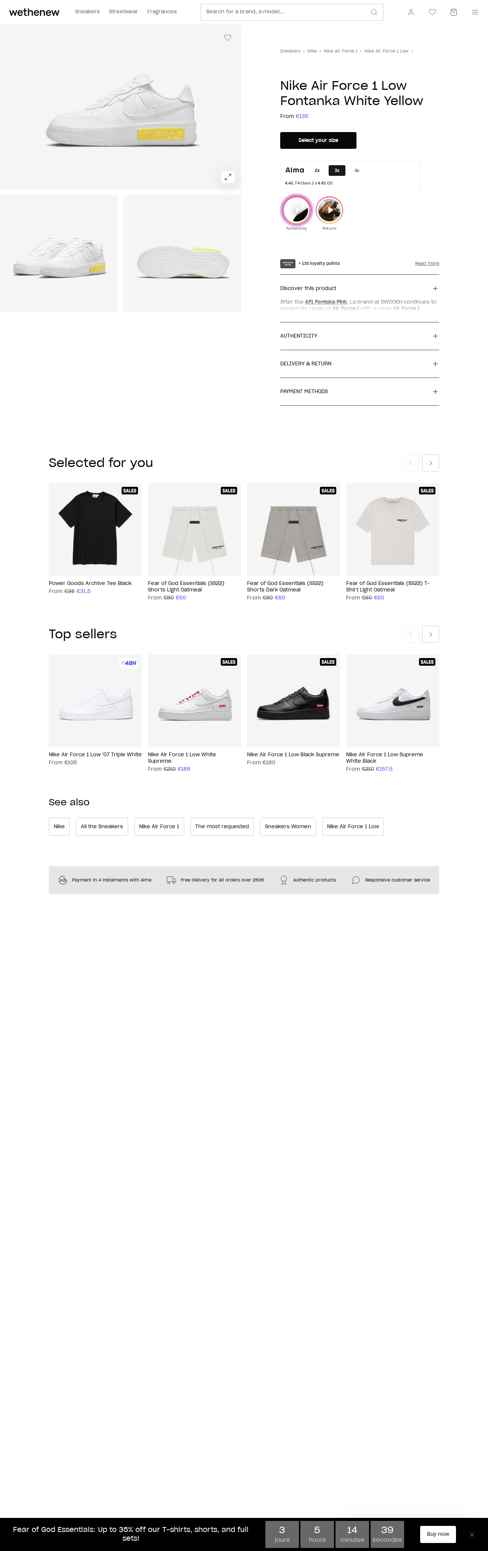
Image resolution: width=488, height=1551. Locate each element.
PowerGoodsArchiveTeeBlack (90, 583)
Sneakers (290, 51)
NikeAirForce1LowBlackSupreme (293, 754)
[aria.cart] (454, 12)
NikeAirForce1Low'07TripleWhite (95, 754)
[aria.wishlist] (432, 12)
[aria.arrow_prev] (410, 463)
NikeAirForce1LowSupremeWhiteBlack (384, 758)
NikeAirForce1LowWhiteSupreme (182, 758)
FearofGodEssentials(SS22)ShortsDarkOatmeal (285, 587)
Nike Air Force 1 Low (386, 51)
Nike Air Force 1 (341, 51)
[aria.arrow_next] (430, 463)
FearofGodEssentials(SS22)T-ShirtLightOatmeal (388, 587)
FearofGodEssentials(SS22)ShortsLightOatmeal (186, 587)
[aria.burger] (473, 12)
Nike (312, 51)
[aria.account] (411, 12)
